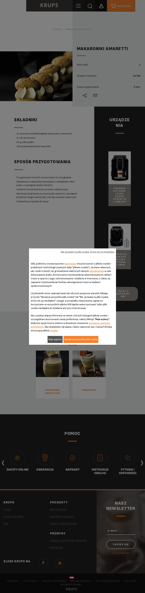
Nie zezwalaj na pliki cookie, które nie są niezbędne (87, 251)
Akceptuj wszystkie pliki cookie (80, 339)
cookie (53, 330)
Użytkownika (96, 271)
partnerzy (70, 263)
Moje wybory (55, 339)
